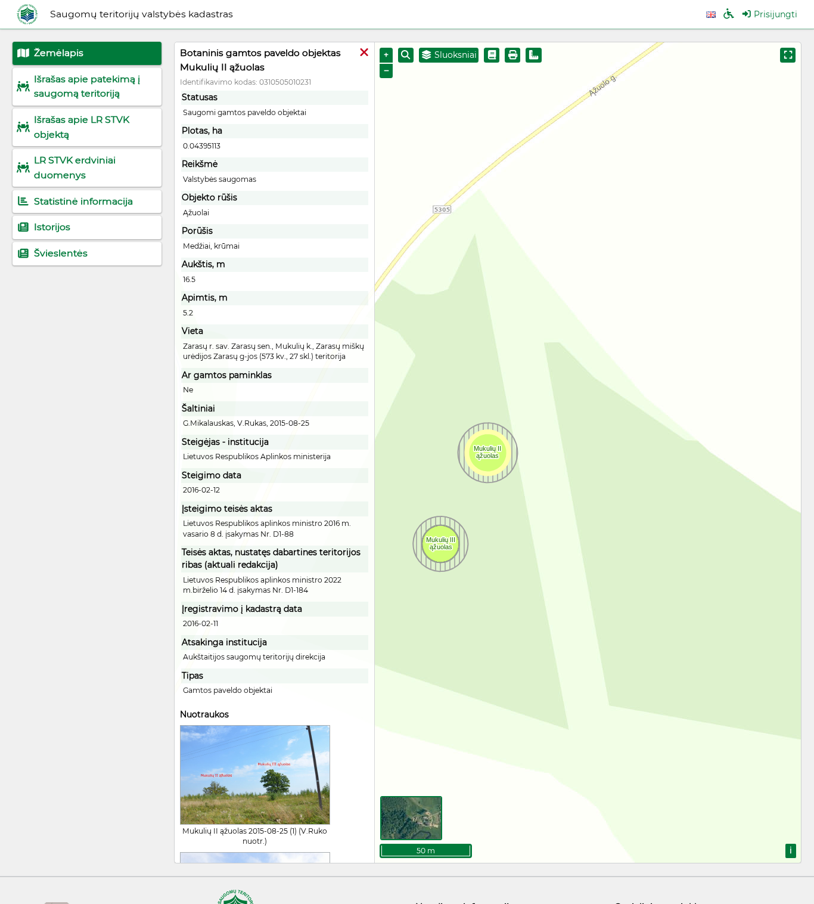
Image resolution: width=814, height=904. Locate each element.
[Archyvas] (491, 55)
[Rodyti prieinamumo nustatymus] (728, 14)
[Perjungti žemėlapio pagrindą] (411, 818)
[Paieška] (406, 55)
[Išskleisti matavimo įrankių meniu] (533, 55)
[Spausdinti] (512, 55)
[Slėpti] (364, 53)
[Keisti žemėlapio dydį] (788, 55)
